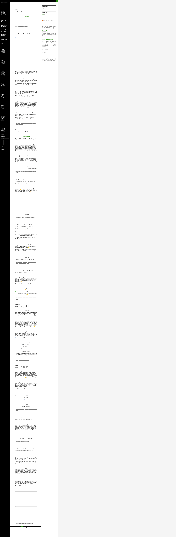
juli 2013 (2, 54)
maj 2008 (2, 121)
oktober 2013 (3, 52)
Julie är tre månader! (24, 271)
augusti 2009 (2, 105)
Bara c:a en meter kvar (24, 449)
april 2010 (2, 96)
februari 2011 (3, 85)
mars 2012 (2, 71)
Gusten (3, 28)
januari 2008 (2, 126)
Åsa (7, 39)
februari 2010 (3, 98)
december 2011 (3, 74)
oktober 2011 (3, 76)
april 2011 (2, 83)
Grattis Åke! (5, 10)
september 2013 (3, 53)
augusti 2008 (2, 118)
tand (26, 217)
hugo (2, 31)
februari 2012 (3, 72)
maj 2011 (2, 82)
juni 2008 (2, 120)
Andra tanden (21, 179)
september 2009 (3, 104)
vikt (27, 26)
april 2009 (2, 109)
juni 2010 (2, 94)
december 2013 (3, 50)
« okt (2, 146)
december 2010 (3, 87)
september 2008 (3, 117)
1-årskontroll (21, 11)
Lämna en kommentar (31, 181)
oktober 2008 (3, 116)
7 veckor (17, 409)
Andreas (2, 20)
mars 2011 (2, 84)
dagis (6, 21)
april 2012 (2, 70)
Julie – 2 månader (22, 306)
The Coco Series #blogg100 (46, 54)
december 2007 (3, 127)
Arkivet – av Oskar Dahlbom (48, 20)
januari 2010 (2, 99)
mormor (3, 35)
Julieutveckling (33, 262)
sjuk (5, 36)
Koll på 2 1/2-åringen (23, 131)
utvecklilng (33, 171)
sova (7, 36)
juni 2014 (2, 48)
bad (4, 20)
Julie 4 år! (4, 9)
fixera (19, 441)
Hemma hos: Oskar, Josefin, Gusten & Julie (9, 1)
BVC (22, 26)
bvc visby (26, 409)
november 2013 (3, 51)
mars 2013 (2, 59)
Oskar (16, 129)
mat (2, 34)
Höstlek (4, 12)
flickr (21, 22)
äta (1, 40)
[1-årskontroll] (26, 16)
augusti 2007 (2, 131)
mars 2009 (2, 110)
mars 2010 (2, 97)
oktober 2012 (3, 63)
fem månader (20, 262)
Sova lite (4, 13)
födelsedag (3, 25)
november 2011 (3, 75)
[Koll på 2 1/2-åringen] (26, 136)
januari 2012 (2, 73)
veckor (36, 409)
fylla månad (25, 262)
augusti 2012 (2, 65)
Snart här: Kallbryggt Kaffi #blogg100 (47, 39)
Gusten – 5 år (4, 14)
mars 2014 (2, 49)
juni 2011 (2, 81)
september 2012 (3, 64)
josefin (26, 226)
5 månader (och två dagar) (26, 224)
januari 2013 (2, 60)
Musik (5, 35)
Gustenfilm (4, 30)
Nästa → (27, 527)
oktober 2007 (3, 129)
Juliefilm (19, 217)
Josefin (16, 9)
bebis (5, 20)
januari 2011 (2, 86)
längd (25, 26)
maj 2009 (2, 108)
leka (2, 32)
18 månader (17, 523)
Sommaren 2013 (44, 30)
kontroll (26, 171)
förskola (6, 25)
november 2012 (3, 62)
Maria (2, 10)
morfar (4, 34)
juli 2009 (2, 106)
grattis (5, 26)
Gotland (2, 26)
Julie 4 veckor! (21, 418)
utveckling (3, 39)
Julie (28, 262)
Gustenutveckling (21, 171)
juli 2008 (2, 119)
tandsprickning (30, 217)
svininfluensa (28, 523)
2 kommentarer (28, 368)
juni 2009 (2, 107)
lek (8, 31)
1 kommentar (30, 226)
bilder (21, 409)
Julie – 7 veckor (21, 367)
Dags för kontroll (23, 33)
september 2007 (3, 130)
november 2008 (3, 115)
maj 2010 (2, 95)
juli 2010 (2, 93)
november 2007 (3, 128)
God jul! (4, 11)
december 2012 (3, 61)
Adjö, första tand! (5, 15)
